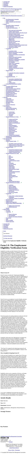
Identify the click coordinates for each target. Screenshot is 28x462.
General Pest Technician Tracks (15, 149)
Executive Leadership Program (15, 80)
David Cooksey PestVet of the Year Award (18, 32)
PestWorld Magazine (7, 235)
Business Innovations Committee (16, 52)
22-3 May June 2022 (7, 238)
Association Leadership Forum (15, 79)
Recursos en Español (13, 192)
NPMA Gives (12, 40)
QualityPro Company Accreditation (16, 198)
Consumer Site (6, 1)
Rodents (10, 170)
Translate (11, 441)
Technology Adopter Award (15, 46)
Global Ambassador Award (14, 36)
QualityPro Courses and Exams (15, 146)
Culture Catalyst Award (14, 31)
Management (11, 127)
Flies (10, 161)
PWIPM (10, 75)
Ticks (10, 178)
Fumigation (11, 163)
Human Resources (13, 125)
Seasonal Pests (12, 172)
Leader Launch (12, 82)
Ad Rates (11, 115)
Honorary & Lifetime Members (15, 216)
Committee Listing (13, 51)
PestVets (10, 74)
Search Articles (12, 113)
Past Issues (11, 114)
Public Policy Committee (14, 63)
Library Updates (12, 186)
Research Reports (12, 187)
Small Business (12, 130)
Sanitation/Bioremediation (14, 171)
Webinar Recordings (13, 188)
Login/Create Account (10, 10)
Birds (10, 158)
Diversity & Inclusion (13, 121)
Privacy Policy (11, 450)
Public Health (12, 168)
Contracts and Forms (13, 119)
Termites (10, 177)
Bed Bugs (11, 157)
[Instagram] (6, 438)
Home (4, 231)
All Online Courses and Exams (15, 143)
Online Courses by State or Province (16, 144)
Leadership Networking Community (16, 73)
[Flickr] (8, 438)
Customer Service (12, 120)
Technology (11, 133)
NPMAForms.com (13, 207)
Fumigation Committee (14, 58)
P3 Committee (12, 62)
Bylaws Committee (13, 53)
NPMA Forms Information (14, 205)
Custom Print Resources (14, 189)
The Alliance (6, 2)
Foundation (5, 5)
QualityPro (5, 4)
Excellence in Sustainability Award (16, 35)
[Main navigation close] (23, 15)
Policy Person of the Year (14, 43)
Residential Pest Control (14, 169)
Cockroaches (11, 159)
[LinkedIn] (1, 438)
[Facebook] (5, 438)
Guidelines (11, 185)
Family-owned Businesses (14, 122)
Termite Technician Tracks (14, 152)
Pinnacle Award (12, 42)
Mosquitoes (11, 165)
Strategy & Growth (13, 131)
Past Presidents (12, 215)
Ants (10, 155)
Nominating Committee (14, 60)
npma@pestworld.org (14, 447)
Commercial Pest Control (14, 160)
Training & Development (14, 135)
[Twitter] (3, 438)
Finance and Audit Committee (15, 57)
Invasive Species (12, 164)
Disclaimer (17, 450)
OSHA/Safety (12, 166)
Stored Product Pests (13, 176)
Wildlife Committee (13, 66)
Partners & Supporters (8, 6)
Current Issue (11, 111)
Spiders (10, 174)
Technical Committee (13, 65)
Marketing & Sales (13, 129)
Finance (10, 124)
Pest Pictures (11, 191)
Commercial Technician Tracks (15, 150)
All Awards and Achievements (15, 30)
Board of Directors (13, 214)
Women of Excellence (13, 47)
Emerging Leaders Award (14, 34)
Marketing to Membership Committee (17, 59)
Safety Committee (12, 64)
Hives (10, 81)
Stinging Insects (12, 175)
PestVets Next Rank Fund (14, 41)
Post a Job (3, 10)
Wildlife (10, 180)
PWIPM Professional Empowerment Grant (18, 44)
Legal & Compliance (13, 126)
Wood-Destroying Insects (14, 181)
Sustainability (11, 132)
